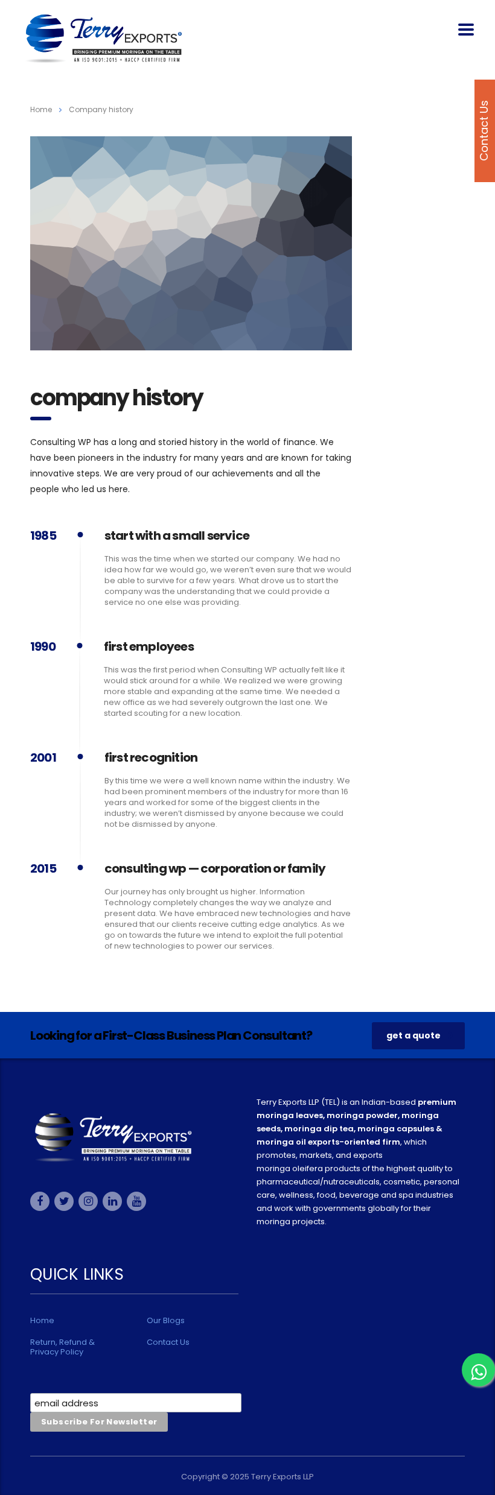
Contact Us (168, 1342)
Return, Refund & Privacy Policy (62, 1347)
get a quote (413, 1035)
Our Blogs (166, 1321)
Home (41, 109)
